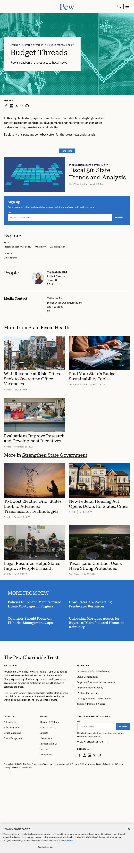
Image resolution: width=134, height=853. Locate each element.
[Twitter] (94, 755)
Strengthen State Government (28, 45)
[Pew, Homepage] (67, 6)
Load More (67, 151)
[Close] (128, 829)
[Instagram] (84, 755)
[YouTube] (99, 755)
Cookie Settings (46, 847)
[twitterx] (16, 105)
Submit (119, 217)
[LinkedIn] (90, 755)
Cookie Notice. (66, 840)
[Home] (32, 657)
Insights (9, 716)
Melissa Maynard (57, 271)
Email (10, 212)
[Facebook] (79, 755)
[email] (22, 105)
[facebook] (6, 105)
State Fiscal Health (49, 327)
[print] (27, 105)
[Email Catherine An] (48, 311)
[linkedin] (11, 105)
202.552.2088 (55, 306)
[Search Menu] (119, 6)
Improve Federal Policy (60, 45)
